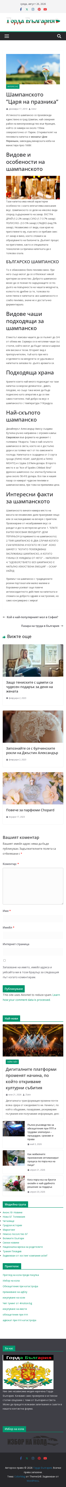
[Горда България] (28, 1357)
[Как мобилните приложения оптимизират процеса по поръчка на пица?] (14, 1162)
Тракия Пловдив (12, 1251)
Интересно (12, 86)
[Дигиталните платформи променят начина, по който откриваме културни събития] (33, 1040)
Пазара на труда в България (40, 626)
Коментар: (11, 864)
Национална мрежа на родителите (23, 1246)
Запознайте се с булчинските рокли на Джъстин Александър (32, 750)
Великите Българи (13, 1238)
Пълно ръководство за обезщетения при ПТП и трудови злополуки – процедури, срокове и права (41, 1132)
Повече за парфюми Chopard (30, 810)
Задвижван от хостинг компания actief (25, 1255)
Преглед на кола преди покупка (21, 1275)
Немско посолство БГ (15, 1234)
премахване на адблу (15, 1292)
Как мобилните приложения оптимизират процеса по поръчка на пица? (43, 1159)
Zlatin (28, 1094)
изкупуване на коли (14, 1297)
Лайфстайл (12, 1062)
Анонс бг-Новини (12, 1212)
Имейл (8, 927)
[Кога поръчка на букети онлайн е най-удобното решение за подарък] (14, 1186)
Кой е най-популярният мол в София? (32, 617)
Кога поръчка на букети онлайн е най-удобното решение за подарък (41, 1183)
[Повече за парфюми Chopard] (33, 774)
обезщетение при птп (15, 1314)
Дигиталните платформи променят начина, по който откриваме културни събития (31, 1078)
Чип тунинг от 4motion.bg (17, 1303)
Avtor (34, 108)
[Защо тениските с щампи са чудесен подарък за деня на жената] (33, 647)
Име (7, 911)
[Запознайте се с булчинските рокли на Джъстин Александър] (33, 713)
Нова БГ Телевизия (14, 1216)
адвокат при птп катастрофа (19, 1320)
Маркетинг (9, 1229)
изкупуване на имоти (15, 1308)
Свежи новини (11, 1242)
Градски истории (12, 1225)
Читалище (8, 1221)
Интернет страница (16, 944)
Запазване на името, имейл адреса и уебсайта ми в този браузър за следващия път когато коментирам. (31, 972)
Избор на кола (11, 1280)
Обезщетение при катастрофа (20, 1286)
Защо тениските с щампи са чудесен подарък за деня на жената (29, 687)
